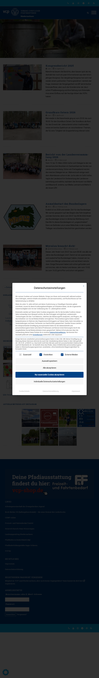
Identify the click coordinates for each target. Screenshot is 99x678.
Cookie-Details (24, 391)
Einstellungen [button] (38, 335)
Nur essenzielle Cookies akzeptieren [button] (49, 375)
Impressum (76, 391)
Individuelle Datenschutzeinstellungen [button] (49, 382)
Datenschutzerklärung (58, 332)
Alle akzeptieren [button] (49, 368)
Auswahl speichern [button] (49, 361)
